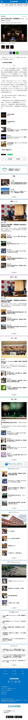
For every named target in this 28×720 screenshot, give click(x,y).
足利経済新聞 (14, 2)
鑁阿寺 (12, 22)
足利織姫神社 (8, 22)
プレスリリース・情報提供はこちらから (9, 688)
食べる (7, 4)
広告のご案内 (4, 693)
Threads (19, 681)
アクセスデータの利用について (7, 690)
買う (15, 4)
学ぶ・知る (25, 4)
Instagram (15, 681)
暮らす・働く (20, 4)
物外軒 (19, 22)
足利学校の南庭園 (8, 62)
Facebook (8, 681)
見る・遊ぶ (11, 4)
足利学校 (3, 22)
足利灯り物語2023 (6, 149)
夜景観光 (15, 22)
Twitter (12, 681)
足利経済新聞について (6, 686)
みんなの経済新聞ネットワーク (14, 706)
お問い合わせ (4, 692)
